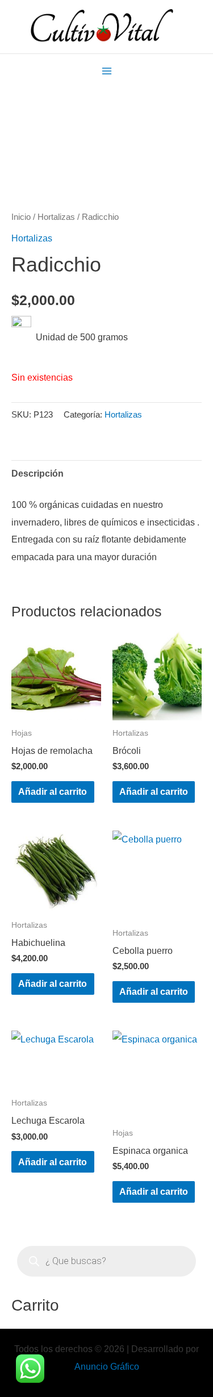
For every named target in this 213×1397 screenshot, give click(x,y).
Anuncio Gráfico (106, 1366)
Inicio (21, 217)
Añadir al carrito (52, 791)
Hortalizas (56, 217)
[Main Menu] (106, 71)
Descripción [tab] (37, 473)
